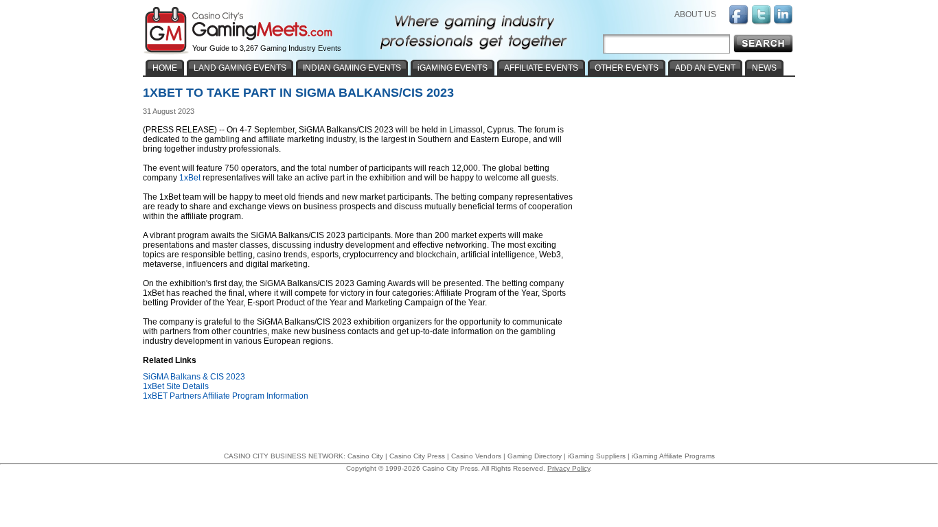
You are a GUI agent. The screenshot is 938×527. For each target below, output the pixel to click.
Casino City (365, 456)
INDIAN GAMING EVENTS (352, 68)
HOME (164, 68)
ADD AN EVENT (705, 68)
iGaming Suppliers (597, 456)
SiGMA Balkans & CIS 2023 (194, 377)
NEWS (764, 68)
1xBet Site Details (176, 386)
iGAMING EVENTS (452, 68)
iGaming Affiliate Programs (673, 456)
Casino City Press (417, 456)
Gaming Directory (534, 456)
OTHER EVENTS (627, 68)
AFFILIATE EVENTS (541, 68)
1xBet (190, 178)
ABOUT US (695, 14)
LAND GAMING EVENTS (240, 68)
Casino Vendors (476, 456)
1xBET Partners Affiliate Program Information (225, 396)
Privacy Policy (568, 468)
